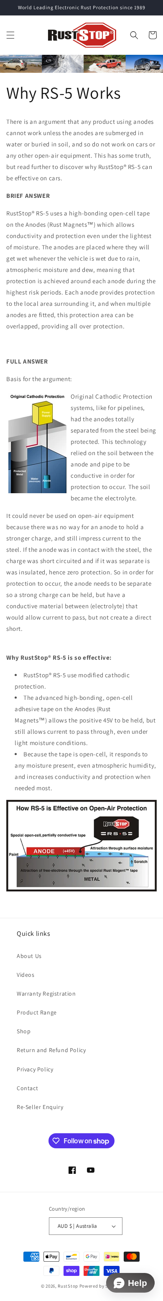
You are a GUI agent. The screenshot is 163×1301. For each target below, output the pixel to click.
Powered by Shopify (100, 1286)
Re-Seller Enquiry (40, 1107)
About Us (29, 956)
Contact (27, 1088)
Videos (26, 974)
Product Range (37, 1012)
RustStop (68, 1286)
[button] (10, 35)
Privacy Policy (35, 1069)
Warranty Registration (46, 993)
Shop (24, 1031)
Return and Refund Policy (51, 1050)
